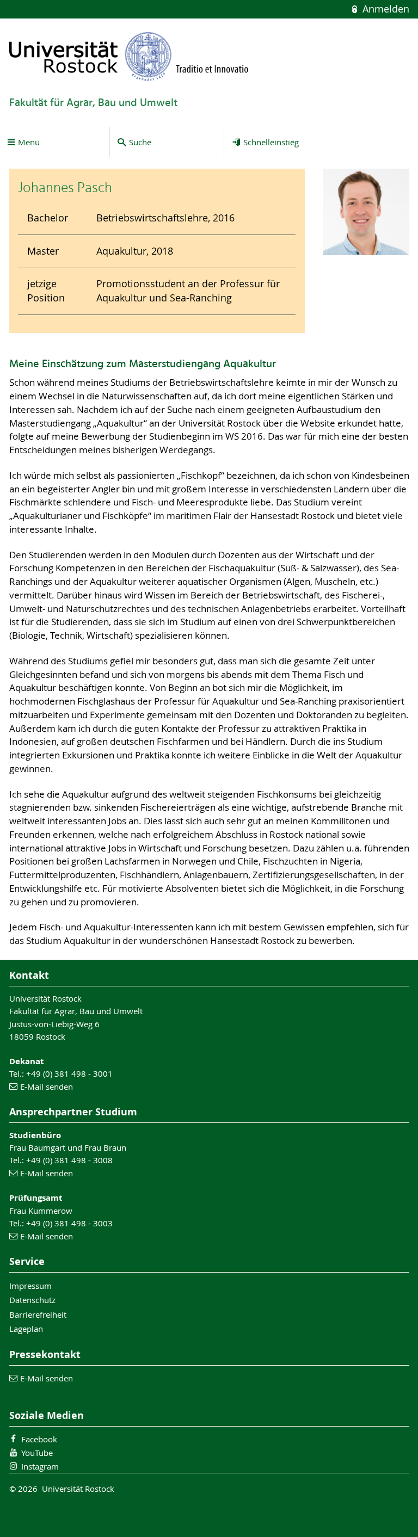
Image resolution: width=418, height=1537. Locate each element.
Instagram (40, 1466)
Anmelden (384, 9)
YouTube (37, 1452)
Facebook (39, 1439)
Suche (140, 142)
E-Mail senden (46, 1086)
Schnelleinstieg (271, 142)
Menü (29, 142)
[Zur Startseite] (129, 56)
